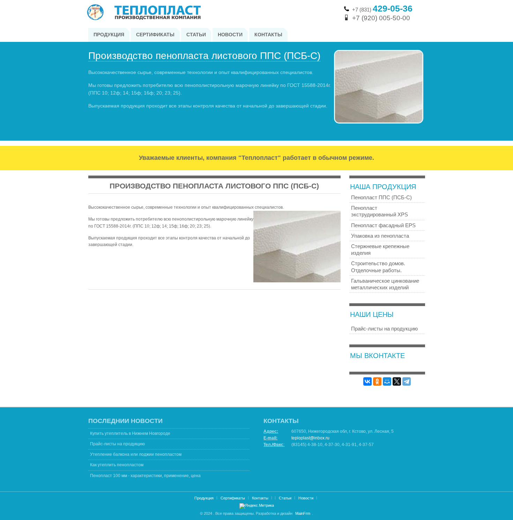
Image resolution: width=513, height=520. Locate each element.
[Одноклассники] (377, 381)
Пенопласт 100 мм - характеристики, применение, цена (145, 475)
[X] (397, 381)
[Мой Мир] (387, 381)
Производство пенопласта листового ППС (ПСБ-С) (204, 55)
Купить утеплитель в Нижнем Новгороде (130, 433)
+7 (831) (382, 10)
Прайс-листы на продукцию (117, 443)
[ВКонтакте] (367, 381)
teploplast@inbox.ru (310, 438)
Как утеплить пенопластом (116, 464)
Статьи (285, 498)
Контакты (260, 498)
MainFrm (302, 513)
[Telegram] (406, 381)
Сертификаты (233, 498)
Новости (305, 498)
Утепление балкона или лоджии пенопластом (135, 454)
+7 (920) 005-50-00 (381, 18)
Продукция (204, 498)
